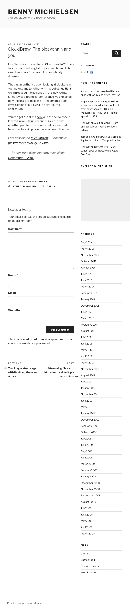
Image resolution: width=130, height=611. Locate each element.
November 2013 (90, 369)
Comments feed (90, 566)
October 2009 (89, 432)
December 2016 (90, 305)
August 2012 (88, 375)
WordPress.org (89, 572)
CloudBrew (52, 64)
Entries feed (88, 559)
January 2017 (88, 299)
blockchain (31, 186)
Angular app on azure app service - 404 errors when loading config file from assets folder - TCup (100, 105)
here (40, 117)
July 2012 (86, 381)
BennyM (33, 44)
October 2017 (88, 261)
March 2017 (87, 286)
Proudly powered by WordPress (24, 603)
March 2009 (88, 463)
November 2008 (90, 489)
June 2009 (87, 444)
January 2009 (88, 476)
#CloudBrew (39, 138)
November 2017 (90, 255)
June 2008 (87, 514)
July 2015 (86, 337)
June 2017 (86, 280)
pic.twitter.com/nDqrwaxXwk (28, 143)
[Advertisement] (105, 200)
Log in (84, 553)
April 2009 (87, 457)
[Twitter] (82, 72)
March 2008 (88, 533)
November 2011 (90, 394)
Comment (15, 229)
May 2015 (86, 349)
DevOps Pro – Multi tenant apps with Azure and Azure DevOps (99, 150)
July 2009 (86, 438)
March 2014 (87, 362)
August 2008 (88, 501)
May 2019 (86, 242)
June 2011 (86, 400)
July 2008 (86, 508)
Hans (68, 88)
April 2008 (87, 527)
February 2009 (89, 470)
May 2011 (86, 406)
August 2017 (88, 267)
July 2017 (86, 274)
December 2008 (90, 482)
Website (14, 310)
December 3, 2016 (21, 158)
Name (13, 275)
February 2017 (89, 293)
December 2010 (90, 419)
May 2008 (86, 520)
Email (13, 292)
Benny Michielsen (43, 12)
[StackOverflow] (85, 72)
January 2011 (88, 413)
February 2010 (89, 425)
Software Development (30, 181)
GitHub (30, 121)
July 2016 (86, 311)
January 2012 (88, 388)
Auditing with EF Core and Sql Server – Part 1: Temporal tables (99, 126)
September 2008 (91, 495)
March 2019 (87, 248)
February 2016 (89, 324)
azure (17, 186)
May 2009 (86, 451)
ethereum (48, 186)
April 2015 (86, 356)
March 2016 (87, 318)
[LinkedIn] (91, 72)
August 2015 (88, 330)
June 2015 (86, 343)
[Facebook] (88, 72)
